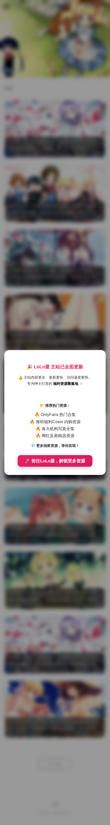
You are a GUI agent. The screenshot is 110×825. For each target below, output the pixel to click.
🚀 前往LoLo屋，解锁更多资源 (55, 460)
